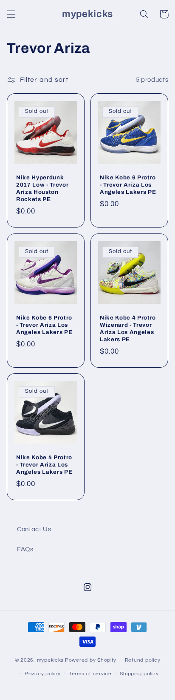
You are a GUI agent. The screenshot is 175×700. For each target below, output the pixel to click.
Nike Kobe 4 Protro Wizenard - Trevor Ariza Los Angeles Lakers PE (128, 328)
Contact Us (34, 529)
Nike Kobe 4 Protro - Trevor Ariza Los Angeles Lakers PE (44, 464)
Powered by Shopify (90, 660)
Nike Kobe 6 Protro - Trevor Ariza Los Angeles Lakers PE (128, 184)
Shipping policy (139, 673)
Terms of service (90, 673)
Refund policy (143, 660)
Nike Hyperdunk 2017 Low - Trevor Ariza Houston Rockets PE (42, 188)
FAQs (25, 549)
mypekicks (50, 660)
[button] (11, 14)
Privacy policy (42, 673)
